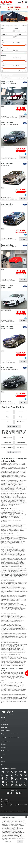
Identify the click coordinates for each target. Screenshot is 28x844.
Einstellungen (8, 841)
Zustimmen (20, 841)
